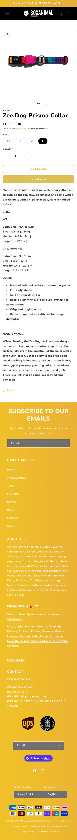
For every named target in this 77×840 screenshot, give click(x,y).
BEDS (10, 509)
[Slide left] (31, 104)
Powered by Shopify (43, 821)
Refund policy (64, 821)
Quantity (8, 149)
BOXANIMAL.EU (23, 821)
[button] (7, 13)
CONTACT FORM (18, 679)
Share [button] (10, 390)
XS (10, 141)
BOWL (11, 501)
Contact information (48, 831)
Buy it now (38, 179)
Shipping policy (59, 826)
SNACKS (13, 517)
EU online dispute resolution (26, 696)
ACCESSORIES (16, 477)
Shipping (20, 129)
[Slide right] (46, 104)
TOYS (10, 485)
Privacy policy (20, 826)
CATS (10, 526)
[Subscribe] (66, 443)
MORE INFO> (16, 660)
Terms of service (39, 826)
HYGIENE (13, 493)
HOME (11, 469)
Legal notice (28, 831)
